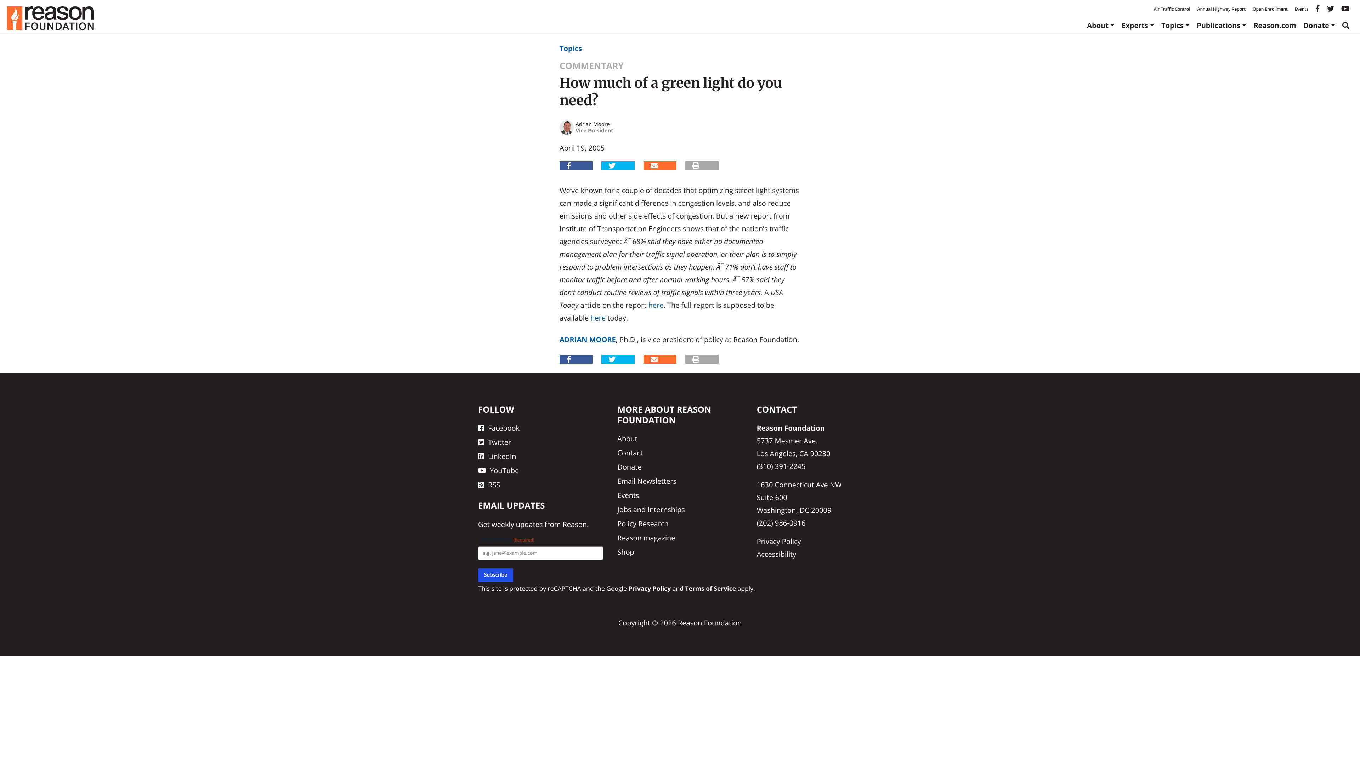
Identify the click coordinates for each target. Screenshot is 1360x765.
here (656, 305)
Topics (1172, 25)
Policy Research (642, 523)
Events (1301, 9)
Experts (1135, 25)
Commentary (592, 66)
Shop (625, 552)
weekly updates (517, 524)
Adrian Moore (588, 339)
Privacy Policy (779, 541)
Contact (630, 453)
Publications (1218, 25)
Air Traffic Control (1172, 9)
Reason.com (1274, 25)
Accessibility (777, 554)
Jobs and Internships (651, 509)
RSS (494, 484)
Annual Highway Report (1221, 9)
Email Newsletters (646, 481)
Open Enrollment (1270, 9)
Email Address (506, 540)
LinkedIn (502, 456)
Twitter (499, 442)
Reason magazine (646, 538)
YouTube (504, 470)
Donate (1316, 25)
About (1098, 25)
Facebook (504, 428)
